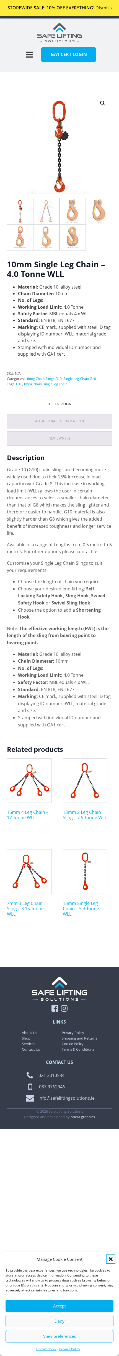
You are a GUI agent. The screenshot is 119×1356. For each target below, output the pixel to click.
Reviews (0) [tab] (59, 438)
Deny (59, 1321)
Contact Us (31, 1049)
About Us (29, 1032)
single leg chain (55, 384)
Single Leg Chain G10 (79, 378)
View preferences (59, 1336)
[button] (110, 1259)
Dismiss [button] (103, 8)
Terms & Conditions (78, 1049)
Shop (26, 1038)
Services (28, 1043)
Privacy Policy (69, 1349)
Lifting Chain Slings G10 (43, 378)
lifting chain (33, 384)
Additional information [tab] (59, 421)
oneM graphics (83, 1116)
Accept (59, 1306)
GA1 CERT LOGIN (69, 54)
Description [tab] (60, 404)
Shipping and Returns (79, 1038)
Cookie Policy (46, 1349)
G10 (19, 384)
